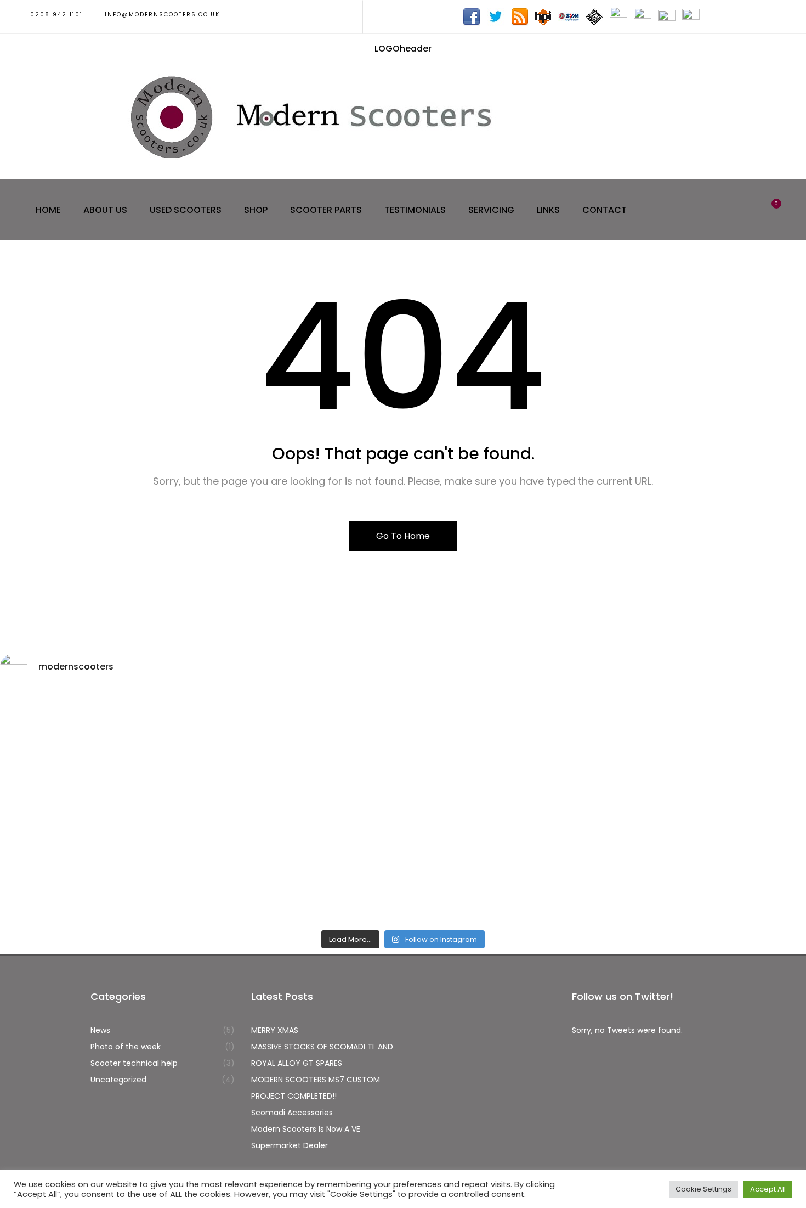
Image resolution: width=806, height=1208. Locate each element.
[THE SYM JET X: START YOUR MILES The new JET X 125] (504, 865)
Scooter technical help (134, 1063)
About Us (105, 210)
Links (548, 210)
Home (48, 210)
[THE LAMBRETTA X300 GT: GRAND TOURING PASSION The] (707, 749)
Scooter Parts (326, 210)
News (100, 1030)
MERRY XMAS (274, 1030)
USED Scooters (186, 210)
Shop (256, 210)
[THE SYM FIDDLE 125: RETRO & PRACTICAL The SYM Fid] (98, 865)
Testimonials (415, 210)
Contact (604, 210)
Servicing (491, 210)
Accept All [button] (768, 1189)
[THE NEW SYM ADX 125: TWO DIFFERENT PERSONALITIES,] (504, 749)
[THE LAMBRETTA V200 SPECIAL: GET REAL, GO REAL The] (707, 865)
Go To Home (403, 536)
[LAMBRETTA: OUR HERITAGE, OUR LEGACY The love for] (301, 749)
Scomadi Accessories (292, 1112)
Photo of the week (125, 1046)
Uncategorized (118, 1079)
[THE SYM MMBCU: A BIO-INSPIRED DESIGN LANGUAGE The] (98, 749)
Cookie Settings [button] (703, 1189)
